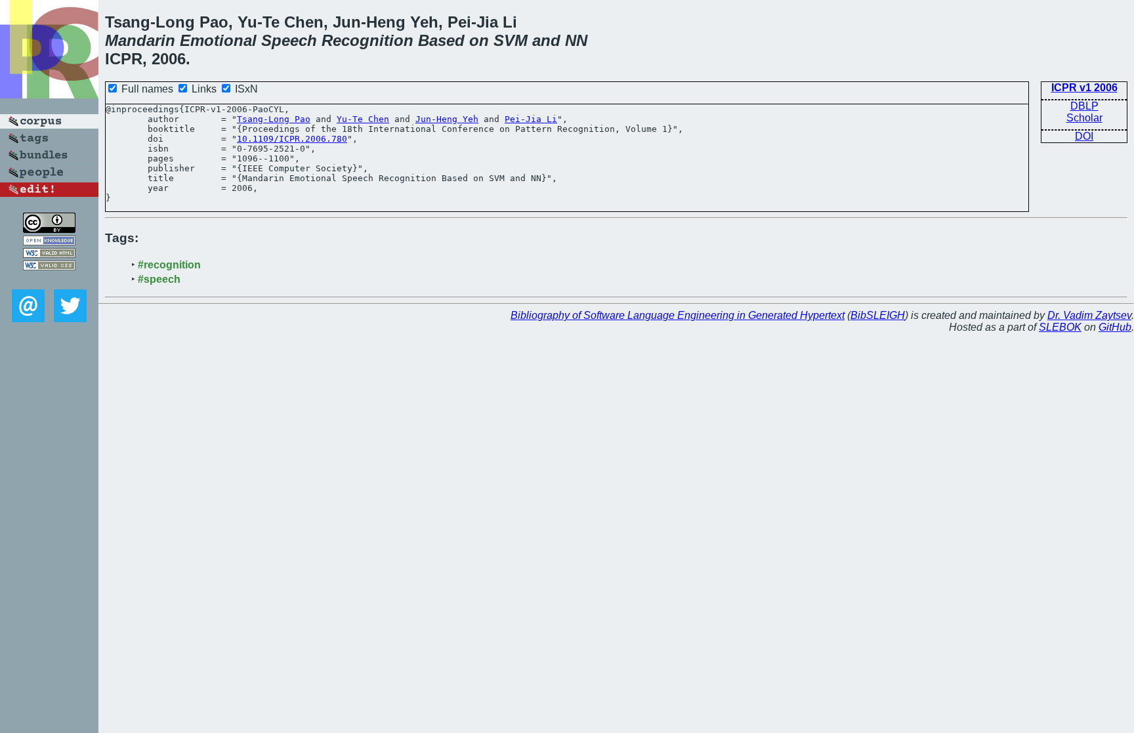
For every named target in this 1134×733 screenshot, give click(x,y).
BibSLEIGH (877, 315)
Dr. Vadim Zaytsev (1089, 315)
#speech (159, 279)
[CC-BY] (49, 229)
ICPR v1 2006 (1084, 87)
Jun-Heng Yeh (446, 119)
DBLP (1084, 106)
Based (441, 40)
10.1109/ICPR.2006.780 (292, 139)
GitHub (1115, 327)
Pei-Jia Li (531, 119)
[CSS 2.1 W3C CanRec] (49, 279)
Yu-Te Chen (363, 119)
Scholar (1084, 117)
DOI (1084, 136)
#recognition (169, 264)
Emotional (218, 40)
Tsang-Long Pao (273, 119)
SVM (511, 40)
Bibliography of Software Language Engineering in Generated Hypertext (678, 315)
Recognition (367, 40)
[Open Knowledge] (49, 241)
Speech (289, 40)
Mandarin (140, 40)
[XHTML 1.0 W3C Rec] (49, 254)
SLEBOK (1060, 327)
